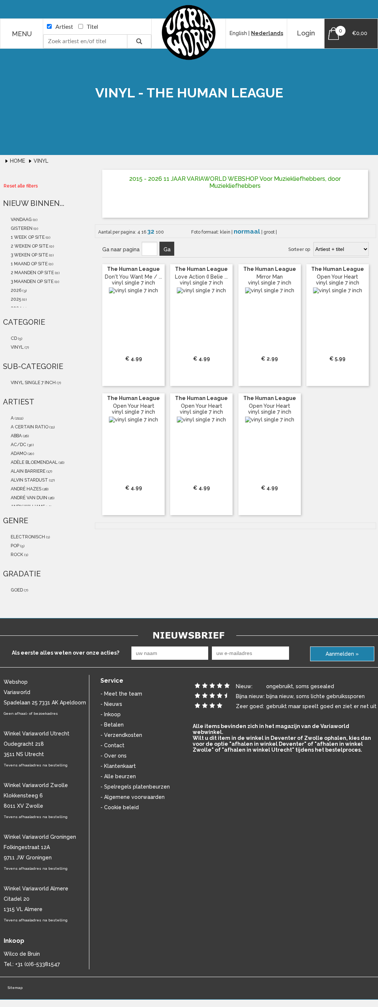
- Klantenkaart (118, 766)
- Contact (112, 745)
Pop (14, 545)
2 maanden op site (31, 272)
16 (144, 232)
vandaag (20, 219)
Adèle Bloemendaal (33, 462)
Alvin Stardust (28, 480)
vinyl (16, 347)
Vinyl (41, 161)
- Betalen (112, 725)
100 (160, 232)
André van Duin (28, 497)
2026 (15, 290)
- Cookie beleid (119, 807)
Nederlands (267, 33)
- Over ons (113, 756)
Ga (167, 249)
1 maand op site (28, 263)
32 (151, 231)
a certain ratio (28, 427)
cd (13, 338)
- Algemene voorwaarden (132, 797)
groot (270, 232)
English (238, 33)
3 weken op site (28, 255)
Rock (16, 554)
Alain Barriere (27, 471)
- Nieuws (111, 704)
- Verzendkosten (121, 735)
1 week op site (27, 237)
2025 (15, 299)
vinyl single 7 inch (32, 382)
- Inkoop (110, 714)
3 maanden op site (31, 281)
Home (18, 161)
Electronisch (27, 536)
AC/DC (17, 444)
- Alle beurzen (118, 776)
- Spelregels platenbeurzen (135, 787)
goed (16, 590)
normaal (247, 231)
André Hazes (25, 489)
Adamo (18, 453)
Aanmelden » (342, 654)
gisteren (21, 228)
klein (225, 232)
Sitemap (15, 988)
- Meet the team (121, 694)
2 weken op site (28, 246)
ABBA (15, 435)
